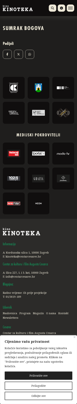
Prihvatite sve (39, 375)
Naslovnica (10, 313)
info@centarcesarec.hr (20, 276)
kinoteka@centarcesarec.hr (23, 256)
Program (25, 313)
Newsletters (10, 317)
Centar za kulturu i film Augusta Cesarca (29, 333)
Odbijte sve (38, 396)
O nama (51, 313)
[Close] (74, 337)
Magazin (38, 313)
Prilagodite (38, 385)
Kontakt (63, 313)
